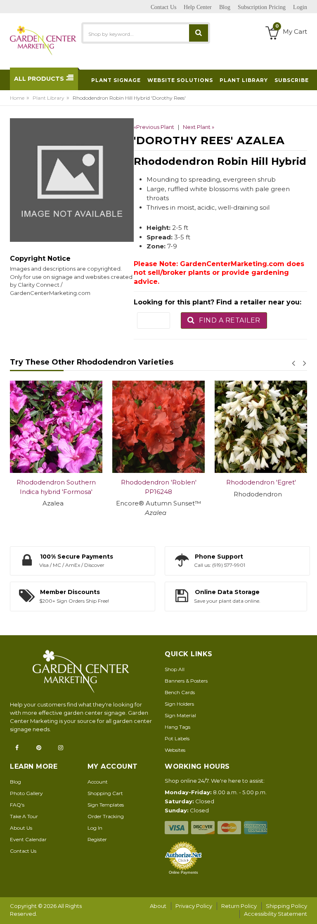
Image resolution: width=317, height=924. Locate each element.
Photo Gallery (26, 793)
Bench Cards (180, 692)
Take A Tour (24, 816)
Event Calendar (28, 839)
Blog (15, 782)
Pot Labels (177, 738)
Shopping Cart (105, 793)
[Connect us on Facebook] (19, 747)
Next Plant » (198, 127)
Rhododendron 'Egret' (189, 482)
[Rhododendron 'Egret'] (188, 427)
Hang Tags (177, 727)
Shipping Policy (286, 906)
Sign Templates (106, 805)
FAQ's (17, 805)
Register (97, 839)
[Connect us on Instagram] (63, 747)
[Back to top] (308, 909)
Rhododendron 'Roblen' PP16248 (86, 487)
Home (17, 98)
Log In (95, 828)
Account (98, 782)
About (158, 906)
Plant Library (48, 98)
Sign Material (180, 715)
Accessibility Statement (275, 913)
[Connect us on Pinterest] (41, 747)
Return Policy (239, 906)
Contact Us (23, 851)
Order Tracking (106, 816)
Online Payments (183, 872)
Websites (175, 750)
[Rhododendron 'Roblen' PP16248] (86, 427)
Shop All (175, 669)
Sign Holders (179, 704)
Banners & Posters (186, 681)
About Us (21, 828)
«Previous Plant (154, 127)
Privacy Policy (193, 906)
